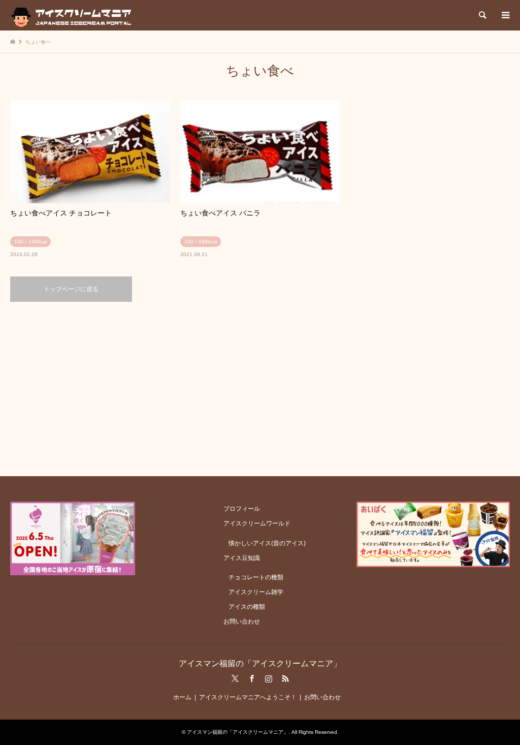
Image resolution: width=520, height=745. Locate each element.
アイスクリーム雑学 (256, 592)
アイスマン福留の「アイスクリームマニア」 (260, 663)
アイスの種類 (247, 606)
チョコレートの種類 (256, 577)
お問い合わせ (241, 621)
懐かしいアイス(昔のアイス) (267, 543)
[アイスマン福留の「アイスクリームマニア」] (74, 15)
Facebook (251, 678)
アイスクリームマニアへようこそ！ (248, 697)
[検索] (482, 15)
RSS (285, 678)
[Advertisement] (260, 388)
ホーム (182, 697)
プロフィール (241, 508)
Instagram (268, 678)
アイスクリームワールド (256, 523)
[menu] (505, 15)
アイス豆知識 (241, 558)
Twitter (235, 678)
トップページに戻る (71, 289)
